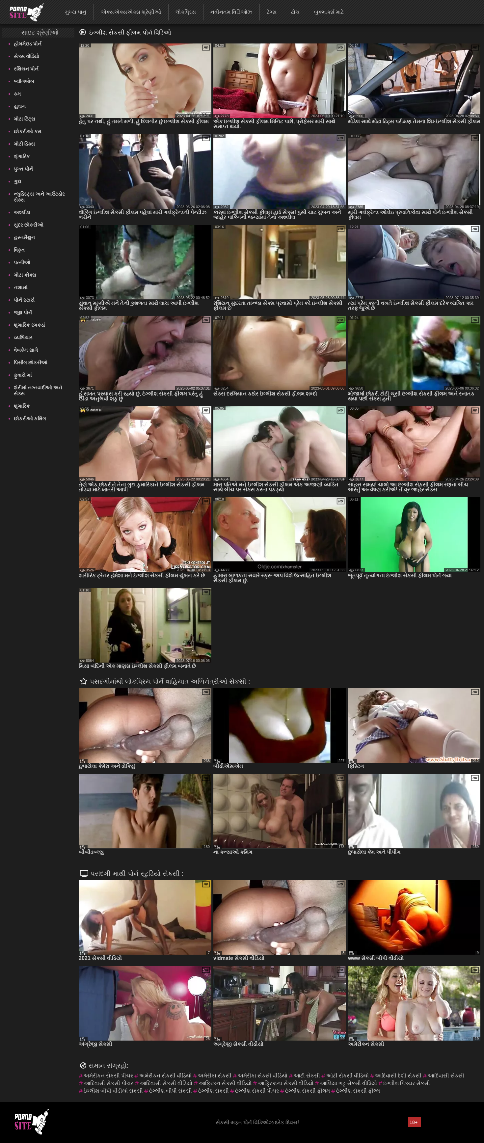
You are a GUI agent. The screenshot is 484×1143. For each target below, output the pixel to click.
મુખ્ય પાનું (75, 12)
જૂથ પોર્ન (23, 312)
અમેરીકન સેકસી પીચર (108, 1075)
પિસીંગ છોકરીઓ (30, 362)
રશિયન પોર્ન (26, 68)
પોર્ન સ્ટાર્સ (24, 300)
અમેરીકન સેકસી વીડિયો (165, 1075)
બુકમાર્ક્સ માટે (329, 12)
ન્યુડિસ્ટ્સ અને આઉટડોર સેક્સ (39, 197)
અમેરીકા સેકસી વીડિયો (262, 1075)
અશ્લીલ (22, 212)
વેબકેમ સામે (26, 350)
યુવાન (20, 106)
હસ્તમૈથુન (24, 237)
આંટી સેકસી (307, 1075)
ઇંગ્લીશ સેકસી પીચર (257, 1091)
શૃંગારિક (22, 156)
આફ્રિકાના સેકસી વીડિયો (285, 1083)
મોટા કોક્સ (25, 275)
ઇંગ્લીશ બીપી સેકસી (170, 1091)
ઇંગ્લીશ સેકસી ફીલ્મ (358, 1091)
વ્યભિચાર (23, 337)
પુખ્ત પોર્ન (23, 169)
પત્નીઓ (22, 262)
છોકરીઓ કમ (27, 131)
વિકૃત (19, 250)
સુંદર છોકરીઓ (28, 225)
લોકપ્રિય (185, 12)
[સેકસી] (22, 11)
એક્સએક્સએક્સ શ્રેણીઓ (131, 12)
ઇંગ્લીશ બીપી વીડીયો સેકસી (113, 1091)
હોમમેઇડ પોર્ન (27, 43)
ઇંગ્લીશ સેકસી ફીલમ (307, 1091)
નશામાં (21, 287)
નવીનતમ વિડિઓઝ (231, 12)
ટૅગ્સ (272, 12)
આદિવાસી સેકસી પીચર (108, 1083)
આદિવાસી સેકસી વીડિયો (166, 1083)
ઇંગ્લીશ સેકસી (213, 1091)
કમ (17, 93)
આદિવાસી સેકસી (446, 1075)
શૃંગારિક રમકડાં (29, 325)
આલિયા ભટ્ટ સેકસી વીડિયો (348, 1083)
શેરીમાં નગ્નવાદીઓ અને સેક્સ (38, 390)
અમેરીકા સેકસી (214, 1075)
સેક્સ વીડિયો (26, 56)
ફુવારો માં (23, 375)
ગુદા (17, 181)
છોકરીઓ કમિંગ (30, 418)
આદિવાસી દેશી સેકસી (398, 1075)
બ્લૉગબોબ (24, 81)
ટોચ (295, 12)
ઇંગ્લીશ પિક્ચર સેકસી (406, 1083)
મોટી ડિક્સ (24, 144)
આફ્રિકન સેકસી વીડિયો (225, 1083)
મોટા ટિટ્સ (24, 119)
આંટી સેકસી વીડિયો (347, 1075)
